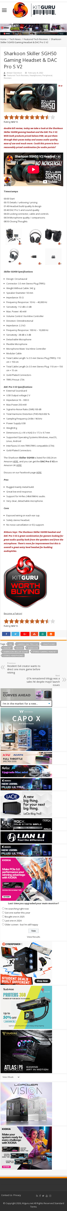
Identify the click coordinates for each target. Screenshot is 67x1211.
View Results (33, 936)
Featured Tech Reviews (36, 39)
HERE (15, 461)
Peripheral (47, 75)
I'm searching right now (17, 908)
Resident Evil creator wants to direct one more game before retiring (23, 668)
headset (7, 648)
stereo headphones (13, 655)
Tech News (15, 39)
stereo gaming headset (44, 651)
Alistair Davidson (14, 72)
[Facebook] (40, 1196)
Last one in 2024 (13, 920)
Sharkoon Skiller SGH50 (15, 651)
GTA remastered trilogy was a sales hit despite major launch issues (43, 680)
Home (3, 39)
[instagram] (50, 1196)
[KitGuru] (33, 9)
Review (19, 648)
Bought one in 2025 (15, 916)
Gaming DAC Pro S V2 (27, 644)
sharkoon (32, 648)
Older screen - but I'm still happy (21, 924)
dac (11, 644)
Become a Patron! (13, 613)
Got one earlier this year (17, 912)
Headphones (35, 75)
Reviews (7, 78)
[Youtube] (46, 1196)
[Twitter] (43, 1196)
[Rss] (37, 1196)
